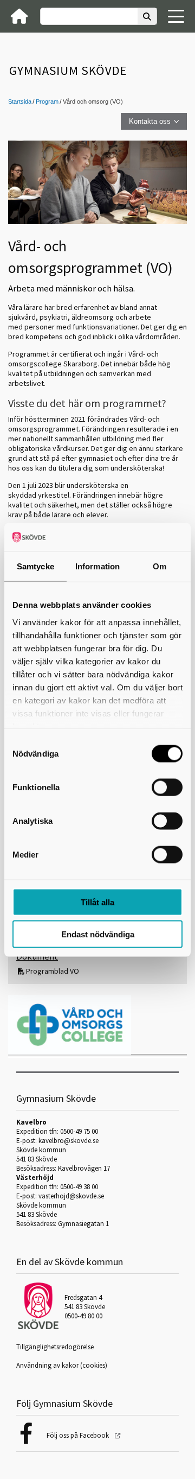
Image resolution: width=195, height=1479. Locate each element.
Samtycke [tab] (35, 566)
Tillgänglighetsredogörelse (55, 1346)
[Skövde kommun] (38, 1326)
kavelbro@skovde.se (68, 1140)
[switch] (167, 787)
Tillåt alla (97, 902)
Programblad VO (52, 971)
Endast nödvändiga (97, 933)
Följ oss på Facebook (78, 1435)
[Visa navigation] (176, 16)
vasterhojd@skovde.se (71, 1196)
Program (47, 101)
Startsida (19, 101)
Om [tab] (159, 566)
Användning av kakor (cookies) (61, 1365)
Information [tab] (97, 566)
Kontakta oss (150, 121)
